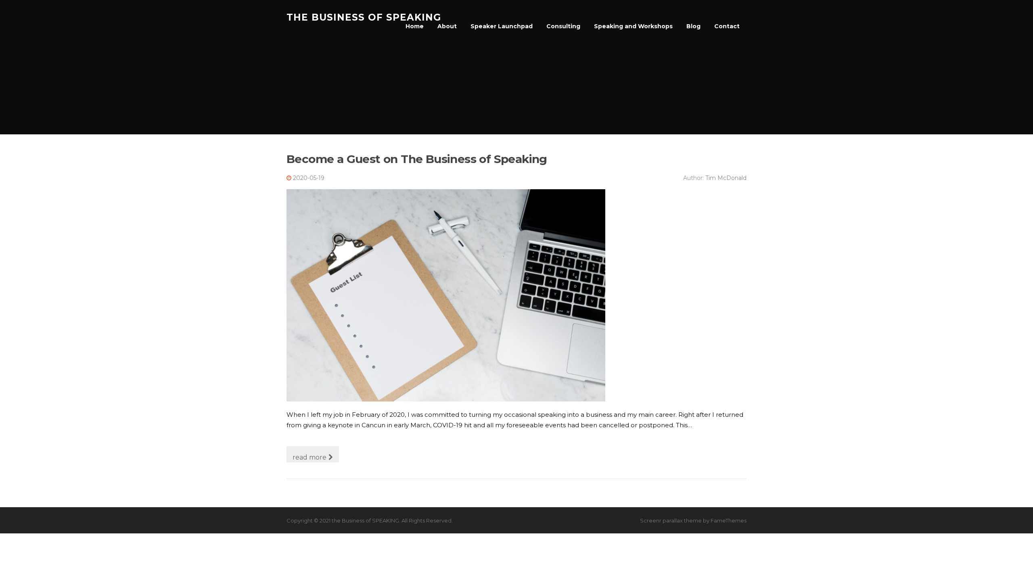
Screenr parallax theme (671, 520)
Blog (693, 26)
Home (415, 26)
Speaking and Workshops (633, 26)
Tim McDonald (726, 178)
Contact (727, 26)
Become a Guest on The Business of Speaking (416, 159)
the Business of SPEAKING (363, 17)
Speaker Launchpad (501, 26)
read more (309, 457)
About (447, 26)
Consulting (563, 26)
